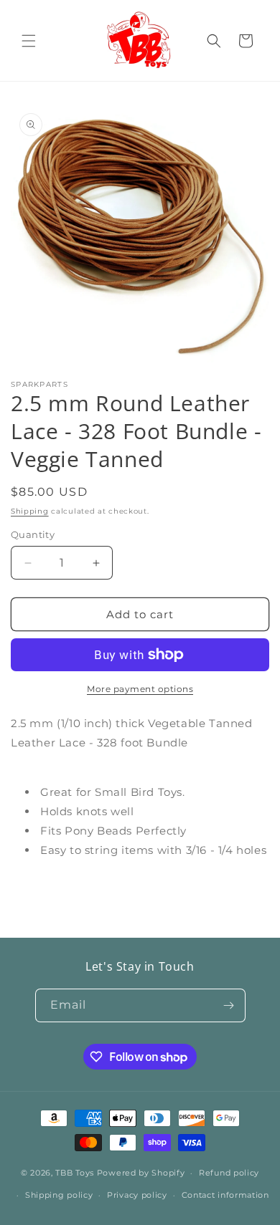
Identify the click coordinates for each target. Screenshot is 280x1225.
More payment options (140, 688)
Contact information (225, 1195)
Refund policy (229, 1173)
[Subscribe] (229, 1005)
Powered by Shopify (141, 1173)
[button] (29, 41)
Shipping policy (59, 1195)
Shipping (30, 511)
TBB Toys (74, 1173)
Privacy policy (137, 1195)
